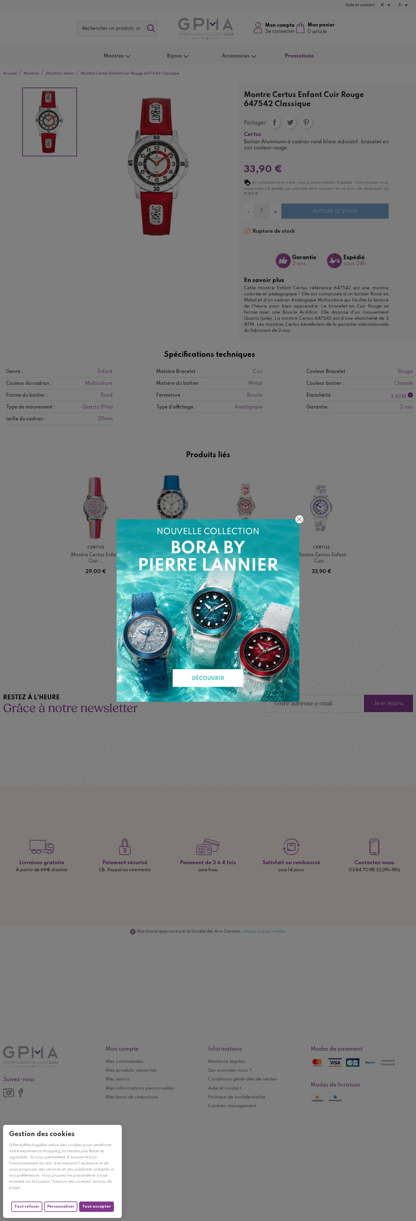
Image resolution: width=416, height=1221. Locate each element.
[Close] (299, 519)
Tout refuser (26, 1207)
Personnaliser (60, 1207)
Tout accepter (96, 1207)
